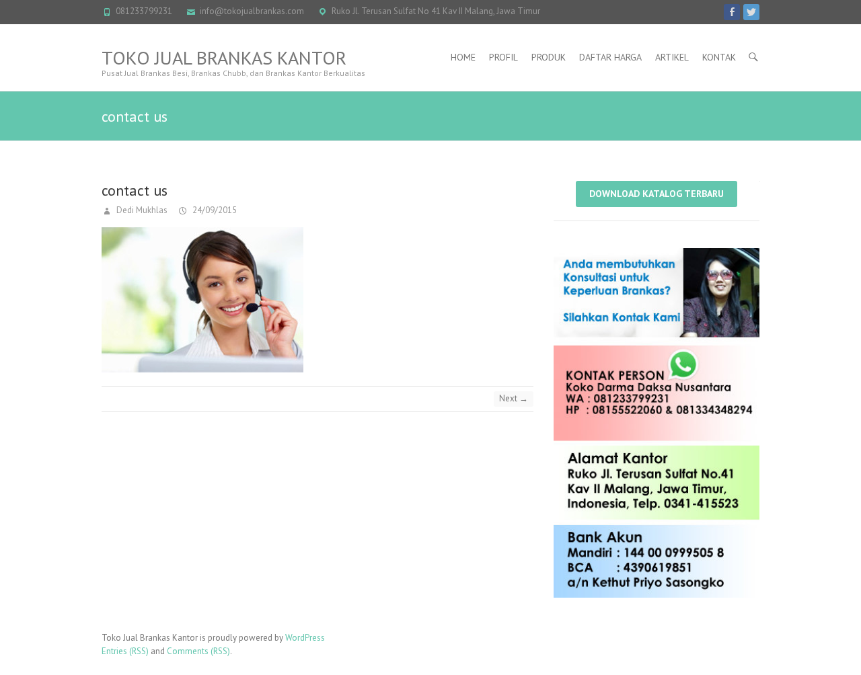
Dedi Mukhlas (140, 210)
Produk (548, 57)
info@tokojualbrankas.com (252, 11)
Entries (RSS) (125, 651)
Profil (503, 57)
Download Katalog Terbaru (656, 194)
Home (463, 57)
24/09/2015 (213, 210)
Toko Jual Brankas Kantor (224, 57)
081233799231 (144, 11)
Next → (513, 398)
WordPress (305, 637)
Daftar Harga (610, 57)
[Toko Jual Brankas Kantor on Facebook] (732, 12)
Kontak (719, 57)
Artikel (672, 57)
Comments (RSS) (198, 651)
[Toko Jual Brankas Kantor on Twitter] (751, 12)
